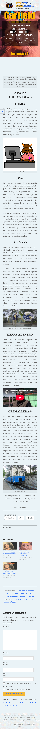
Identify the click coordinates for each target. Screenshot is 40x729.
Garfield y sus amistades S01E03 (10, 552)
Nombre (5, 654)
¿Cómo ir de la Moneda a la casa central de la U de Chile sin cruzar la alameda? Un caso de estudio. (20, 593)
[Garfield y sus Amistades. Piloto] (10, 566)
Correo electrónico (5, 664)
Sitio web (4, 675)
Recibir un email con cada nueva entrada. (19, 689)
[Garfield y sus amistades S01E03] (10, 546)
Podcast (18, 40)
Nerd (12, 40)
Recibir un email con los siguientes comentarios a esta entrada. (19, 684)
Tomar (24, 40)
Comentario (5, 627)
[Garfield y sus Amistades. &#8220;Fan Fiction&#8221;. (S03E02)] (25, 546)
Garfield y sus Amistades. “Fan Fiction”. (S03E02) (25, 553)
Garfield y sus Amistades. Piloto (9, 572)
